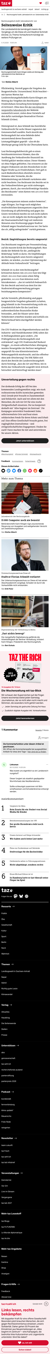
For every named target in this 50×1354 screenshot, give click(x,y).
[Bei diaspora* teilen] (30, 471)
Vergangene (6, 1197)
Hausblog (5, 1018)
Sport (3, 936)
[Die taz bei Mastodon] (16, 897)
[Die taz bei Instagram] (26, 897)
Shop (3, 1268)
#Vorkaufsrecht (35, 454)
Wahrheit (5, 954)
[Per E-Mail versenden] (3, 471)
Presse (4, 1035)
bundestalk (6, 1099)
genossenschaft (8, 1058)
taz (7, 890)
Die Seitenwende (8, 1023)
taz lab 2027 (6, 1203)
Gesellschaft (6, 925)
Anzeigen (5, 1274)
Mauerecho (6, 1116)
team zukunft (7, 1145)
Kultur (4, 931)
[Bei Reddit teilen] (35, 471)
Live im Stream (7, 1191)
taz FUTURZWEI (8, 1227)
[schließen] (46, 1304)
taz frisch (5, 1151)
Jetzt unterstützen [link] (25, 440)
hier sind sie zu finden (37, 752)
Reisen (4, 1256)
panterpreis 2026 (8, 1081)
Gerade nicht (37, 1304)
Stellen (4, 1029)
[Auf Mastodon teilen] (8, 471)
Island (4, 983)
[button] (47, 3)
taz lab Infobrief (8, 1162)
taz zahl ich (6, 1064)
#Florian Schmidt (21, 454)
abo (3, 1052)
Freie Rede (6, 1122)
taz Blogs (5, 1221)
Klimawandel (6, 994)
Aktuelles (5, 1012)
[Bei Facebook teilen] (19, 471)
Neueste (38, 730)
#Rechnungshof (7, 454)
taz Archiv (5, 1238)
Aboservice (6, 1297)
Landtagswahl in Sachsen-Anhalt (15, 971)
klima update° (7, 1110)
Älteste (46, 730)
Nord (3, 948)
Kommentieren (17, 461)
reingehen (5, 1128)
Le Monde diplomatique (11, 1233)
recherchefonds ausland (11, 1070)
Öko (3, 919)
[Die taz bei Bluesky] (21, 897)
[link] (14, 9)
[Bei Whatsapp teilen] (25, 471)
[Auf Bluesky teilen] (14, 471)
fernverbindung (8, 1104)
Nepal (3, 977)
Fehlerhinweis (30, 461)
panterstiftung (7, 1075)
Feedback (5, 1291)
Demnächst (6, 1180)
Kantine (4, 1262)
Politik (4, 913)
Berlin (3, 942)
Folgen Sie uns (6, 896)
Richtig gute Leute (9, 988)
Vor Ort (4, 1186)
